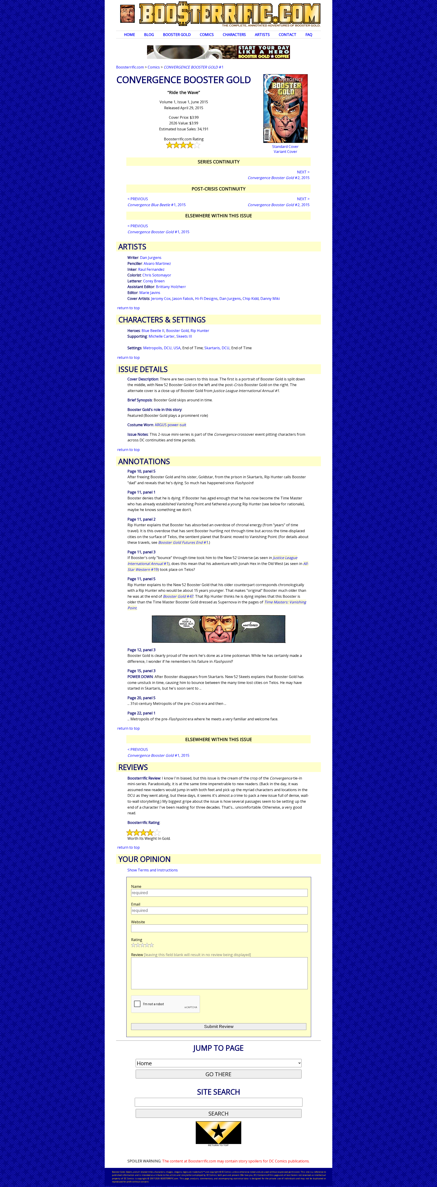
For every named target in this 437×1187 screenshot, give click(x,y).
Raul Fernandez (151, 269)
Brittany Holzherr (171, 286)
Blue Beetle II (153, 330)
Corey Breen (154, 280)
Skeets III (184, 336)
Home (129, 34)
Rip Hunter (200, 330)
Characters (234, 34)
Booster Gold (177, 34)
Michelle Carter (162, 336)
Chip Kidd (251, 298)
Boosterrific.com (130, 67)
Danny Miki (270, 298)
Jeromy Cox (160, 298)
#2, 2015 (279, 177)
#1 (194, 67)
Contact (287, 34)
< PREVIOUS (137, 198)
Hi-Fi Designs (206, 298)
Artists (262, 34)
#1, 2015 (156, 204)
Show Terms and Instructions (152, 870)
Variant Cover (285, 151)
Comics (207, 34)
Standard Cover (285, 146)
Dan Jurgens (150, 257)
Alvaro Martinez (157, 263)
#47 (178, 596)
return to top (128, 307)
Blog (149, 34)
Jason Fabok (182, 298)
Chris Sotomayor (156, 275)
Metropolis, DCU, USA (161, 347)
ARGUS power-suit (170, 424)
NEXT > (303, 172)
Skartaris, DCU (216, 347)
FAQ (308, 34)
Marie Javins (149, 292)
